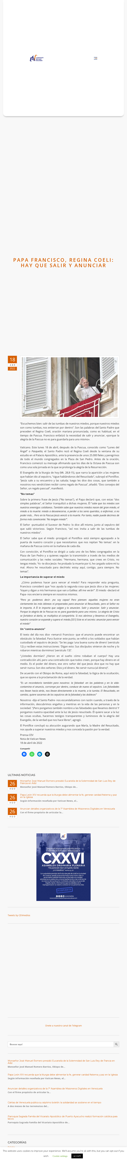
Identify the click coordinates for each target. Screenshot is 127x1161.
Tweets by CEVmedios (19, 915)
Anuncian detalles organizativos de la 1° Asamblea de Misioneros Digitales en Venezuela (67, 808)
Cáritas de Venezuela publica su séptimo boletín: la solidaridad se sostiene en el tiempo (54, 1102)
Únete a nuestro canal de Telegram (63, 1025)
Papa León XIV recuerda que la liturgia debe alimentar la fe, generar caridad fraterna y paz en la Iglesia (68, 796)
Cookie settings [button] (60, 1156)
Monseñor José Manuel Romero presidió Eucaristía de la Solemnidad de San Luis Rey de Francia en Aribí (68, 782)
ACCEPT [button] (77, 1156)
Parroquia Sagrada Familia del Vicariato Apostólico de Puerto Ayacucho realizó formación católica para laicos (62, 1117)
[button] (95, 58)
